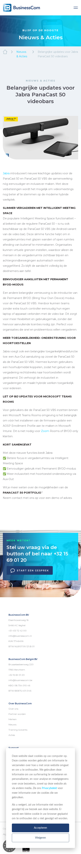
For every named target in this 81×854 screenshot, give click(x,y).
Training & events (17, 729)
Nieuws (12, 724)
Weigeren (40, 838)
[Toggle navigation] (75, 8)
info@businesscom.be (20, 680)
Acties (11, 735)
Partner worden (17, 714)
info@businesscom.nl (20, 635)
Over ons (13, 708)
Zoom (45, 431)
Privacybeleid (49, 788)
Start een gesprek (33, 570)
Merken (12, 719)
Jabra (6, 173)
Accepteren (40, 828)
